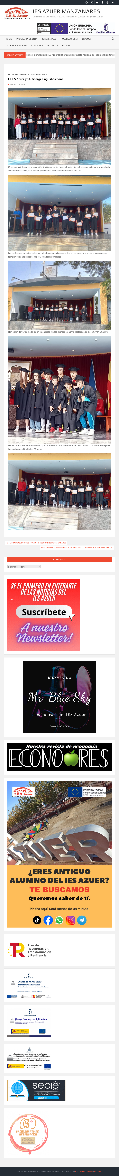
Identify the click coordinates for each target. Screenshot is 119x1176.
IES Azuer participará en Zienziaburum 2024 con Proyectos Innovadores (75, 547)
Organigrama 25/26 (16, 45)
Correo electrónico (84, 1171)
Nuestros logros (39, 74)
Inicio (9, 39)
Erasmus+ (87, 39)
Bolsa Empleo (49, 39)
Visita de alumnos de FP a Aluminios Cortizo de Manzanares (38, 543)
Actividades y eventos (18, 74)
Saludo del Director (58, 45)
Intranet (97, 1171)
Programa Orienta (26, 39)
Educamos (37, 45)
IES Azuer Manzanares (66, 11)
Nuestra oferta (69, 39)
